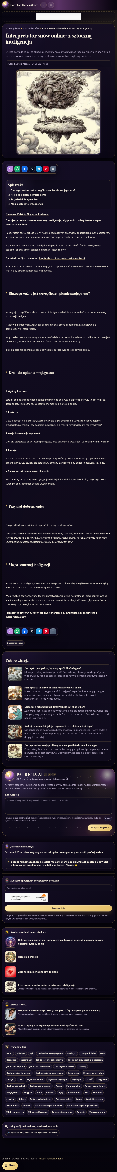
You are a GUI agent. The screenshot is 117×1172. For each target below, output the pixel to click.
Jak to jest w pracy (15, 1066)
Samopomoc (74, 1092)
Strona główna (13, 28)
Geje (102, 1053)
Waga (79, 1099)
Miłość (90, 1079)
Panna (59, 1086)
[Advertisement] (58, 16)
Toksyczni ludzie (64, 1099)
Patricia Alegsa (22, 63)
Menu (10, 1165)
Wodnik (27, 1105)
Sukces (22, 1099)
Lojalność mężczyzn (57, 1079)
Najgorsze (102, 1079)
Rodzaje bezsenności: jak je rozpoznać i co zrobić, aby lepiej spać (58, 726)
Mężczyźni (77, 1079)
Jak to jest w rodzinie (39, 1066)
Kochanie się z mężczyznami (49, 1073)
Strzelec (10, 1099)
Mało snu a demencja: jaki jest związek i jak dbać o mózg (54, 707)
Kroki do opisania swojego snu (28, 194)
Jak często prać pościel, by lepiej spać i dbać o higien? (52, 668)
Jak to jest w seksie (64, 1066)
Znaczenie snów (31, 28)
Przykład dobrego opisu (24, 199)
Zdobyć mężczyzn (15, 1112)
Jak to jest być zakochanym (49, 1059)
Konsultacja (12, 794)
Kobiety (82, 1066)
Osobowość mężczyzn (40, 1086)
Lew (21, 1079)
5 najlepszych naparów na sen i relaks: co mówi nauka (52, 687)
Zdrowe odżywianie (38, 1112)
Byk (31, 1053)
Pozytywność (13, 1092)
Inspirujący (26, 1059)
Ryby (61, 1092)
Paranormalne (73, 1086)
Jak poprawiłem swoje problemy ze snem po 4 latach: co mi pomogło (60, 745)
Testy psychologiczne (40, 1099)
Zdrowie (81, 1112)
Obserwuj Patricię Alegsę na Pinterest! (27, 214)
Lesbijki (10, 1079)
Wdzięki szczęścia (94, 1099)
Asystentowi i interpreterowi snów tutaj (62, 258)
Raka (39, 1092)
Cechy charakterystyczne (50, 1053)
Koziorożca (73, 1073)
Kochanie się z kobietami (18, 1073)
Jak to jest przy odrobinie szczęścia (85, 1059)
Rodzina (50, 1092)
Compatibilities (88, 1053)
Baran (9, 1053)
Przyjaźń (28, 1092)
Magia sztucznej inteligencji (27, 203)
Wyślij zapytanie (100, 827)
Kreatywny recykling (93, 1073)
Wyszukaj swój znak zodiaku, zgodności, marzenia (32, 1133)
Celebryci (71, 1053)
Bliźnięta (21, 1053)
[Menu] (51, 5)
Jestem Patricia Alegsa (22, 846)
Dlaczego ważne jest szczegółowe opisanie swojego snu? (43, 190)
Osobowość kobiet (15, 1086)
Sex (86, 1092)
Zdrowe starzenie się (62, 1112)
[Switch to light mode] (43, 5)
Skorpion (97, 1092)
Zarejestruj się (58, 908)
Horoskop (11, 1059)
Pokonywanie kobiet (95, 1086)
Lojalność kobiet (35, 1079)
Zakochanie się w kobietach (48, 1105)
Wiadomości (12, 1105)
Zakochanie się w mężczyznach (82, 1105)
